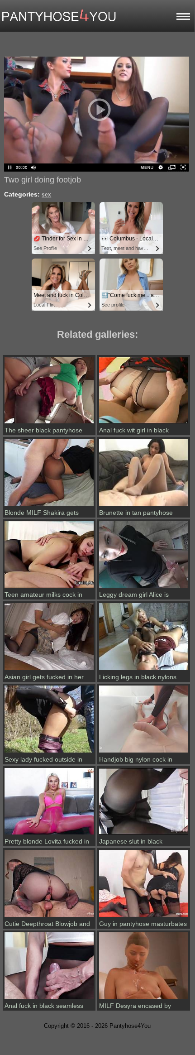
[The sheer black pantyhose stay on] (49, 423)
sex (46, 195)
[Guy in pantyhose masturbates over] (143, 917)
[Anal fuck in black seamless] (49, 999)
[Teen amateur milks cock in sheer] (49, 588)
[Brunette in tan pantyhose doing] (143, 506)
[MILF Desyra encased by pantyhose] (143, 999)
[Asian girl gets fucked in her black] (49, 670)
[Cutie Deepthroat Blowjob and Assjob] (49, 917)
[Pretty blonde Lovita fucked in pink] (49, 834)
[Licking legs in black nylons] (143, 670)
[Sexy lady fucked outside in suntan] (49, 752)
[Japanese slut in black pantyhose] (143, 834)
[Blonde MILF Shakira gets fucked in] (49, 506)
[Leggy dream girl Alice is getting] (143, 588)
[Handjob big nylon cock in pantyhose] (143, 752)
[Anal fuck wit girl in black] (143, 423)
